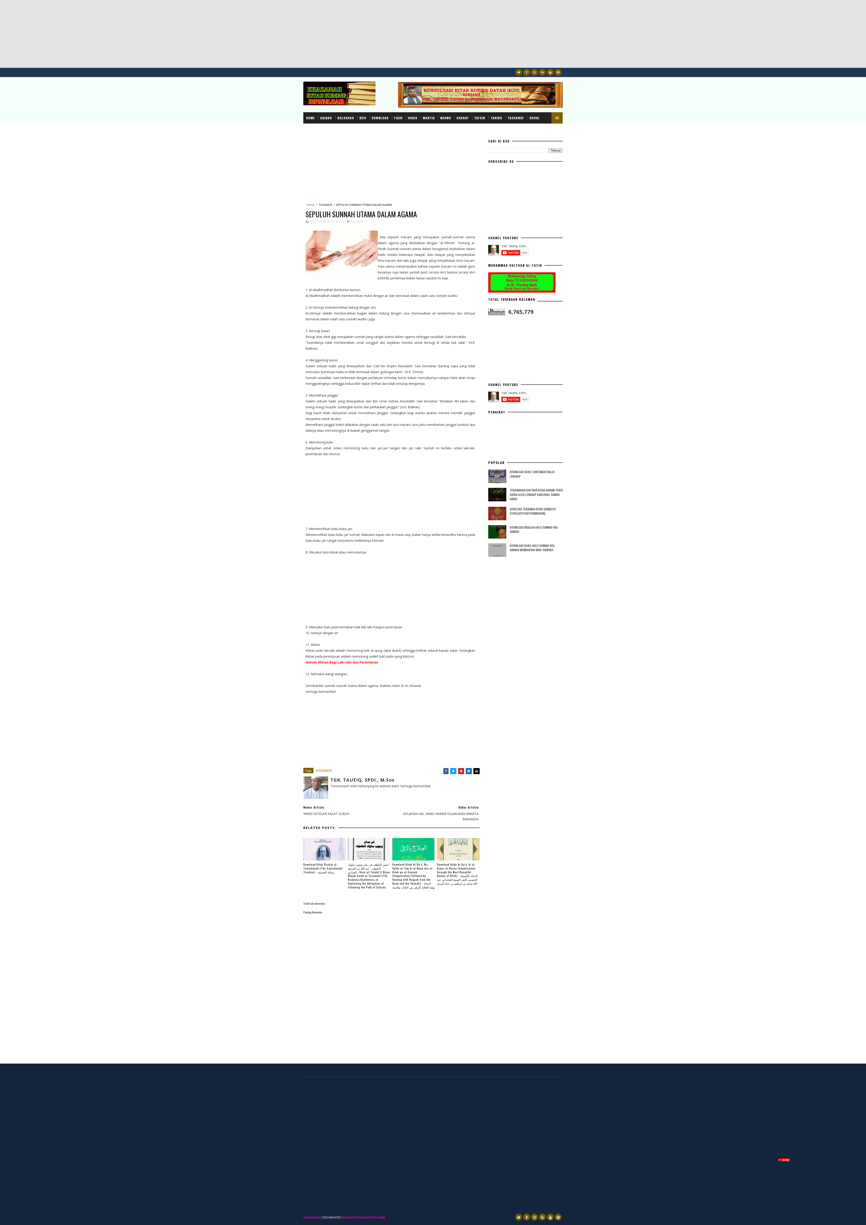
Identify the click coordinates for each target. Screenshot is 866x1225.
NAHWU (445, 117)
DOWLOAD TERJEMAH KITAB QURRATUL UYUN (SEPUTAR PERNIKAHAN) (533, 511)
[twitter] (518, 72)
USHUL (535, 117)
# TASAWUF (324, 770)
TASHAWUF (516, 117)
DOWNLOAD (380, 117)
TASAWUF (325, 205)
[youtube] (550, 72)
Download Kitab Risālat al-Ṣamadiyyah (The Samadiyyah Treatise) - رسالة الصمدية (322, 868)
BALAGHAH (345, 117)
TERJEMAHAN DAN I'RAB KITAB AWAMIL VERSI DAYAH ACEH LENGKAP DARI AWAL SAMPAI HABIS (536, 494)
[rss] (542, 72)
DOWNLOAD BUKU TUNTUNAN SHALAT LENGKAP (532, 474)
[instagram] (534, 72)
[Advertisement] (135, 36)
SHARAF (462, 117)
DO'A (362, 117)
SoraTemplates (312, 1217)
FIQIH (398, 117)
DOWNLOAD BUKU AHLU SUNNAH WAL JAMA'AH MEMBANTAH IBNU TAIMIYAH (532, 547)
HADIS (412, 117)
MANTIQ (429, 117)
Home (310, 117)
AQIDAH (326, 117)
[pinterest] (558, 72)
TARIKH (496, 117)
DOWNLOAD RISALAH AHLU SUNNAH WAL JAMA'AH (534, 529)
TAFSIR (479, 117)
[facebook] (526, 72)
